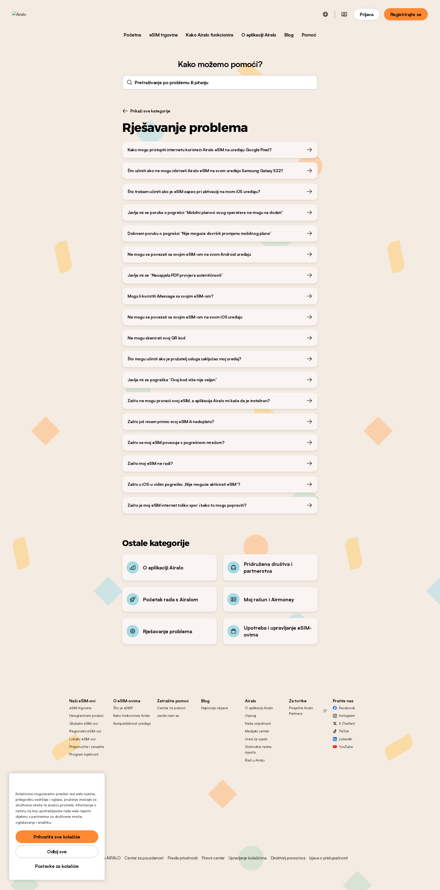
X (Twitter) (347, 723)
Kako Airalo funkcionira (209, 34)
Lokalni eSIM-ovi (82, 739)
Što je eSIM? (123, 708)
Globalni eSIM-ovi (83, 723)
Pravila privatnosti (183, 857)
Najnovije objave (214, 708)
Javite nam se (168, 715)
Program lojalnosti (83, 754)
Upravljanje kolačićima (247, 857)
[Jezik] (325, 14)
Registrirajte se (405, 14)
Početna (132, 34)
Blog (289, 34)
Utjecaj (250, 715)
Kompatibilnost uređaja (132, 723)
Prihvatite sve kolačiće (57, 837)
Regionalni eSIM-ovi (85, 731)
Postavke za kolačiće (57, 866)
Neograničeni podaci (86, 715)
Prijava (366, 14)
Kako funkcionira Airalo (131, 715)
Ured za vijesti (256, 739)
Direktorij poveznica (288, 857)
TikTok (344, 731)
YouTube (346, 746)
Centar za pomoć (171, 708)
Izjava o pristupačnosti (328, 857)
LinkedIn (345, 739)
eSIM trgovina (163, 34)
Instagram (347, 715)
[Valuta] (344, 14)
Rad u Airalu (254, 760)
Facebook (347, 708)
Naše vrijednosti (258, 723)
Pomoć (309, 34)
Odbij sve (57, 851)
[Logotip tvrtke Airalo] (27, 14)
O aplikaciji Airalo (258, 34)
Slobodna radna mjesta (258, 749)
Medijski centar (257, 731)
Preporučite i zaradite (86, 746)
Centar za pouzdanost (144, 857)
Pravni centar (213, 857)
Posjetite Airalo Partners (301, 711)
